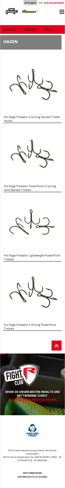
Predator (26, 9)
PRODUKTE (9, 29)
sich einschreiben (54, 2)
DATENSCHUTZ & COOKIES (32, 476)
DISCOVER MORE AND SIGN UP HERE (32, 399)
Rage (6, 9)
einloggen (30, 2)
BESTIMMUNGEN (32, 472)
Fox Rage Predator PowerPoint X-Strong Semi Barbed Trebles (30, 188)
